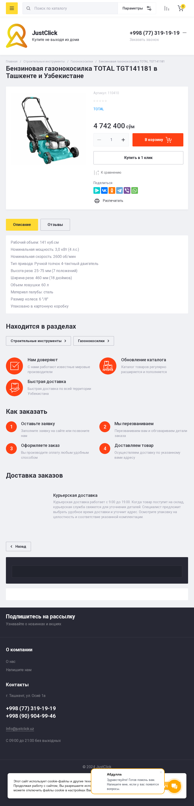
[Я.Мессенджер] (96, 190)
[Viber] (127, 190)
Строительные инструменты (44, 61)
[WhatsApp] (134, 190)
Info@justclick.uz (20, 729)
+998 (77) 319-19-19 (155, 33)
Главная (12, 61)
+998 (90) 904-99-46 (31, 716)
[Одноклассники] (112, 190)
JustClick (44, 33)
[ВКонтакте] (104, 190)
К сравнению (111, 172)
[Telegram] (119, 190)
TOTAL (98, 109)
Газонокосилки (82, 61)
